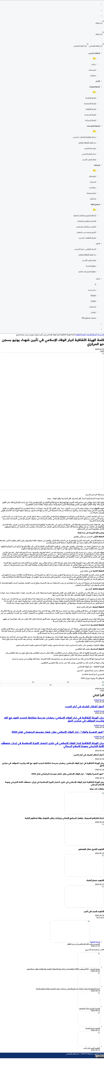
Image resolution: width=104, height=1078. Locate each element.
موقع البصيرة (91, 266)
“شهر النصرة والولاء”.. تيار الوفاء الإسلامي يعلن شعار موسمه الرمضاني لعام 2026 (58, 731)
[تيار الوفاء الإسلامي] (88, 46)
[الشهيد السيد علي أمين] (84, 907)
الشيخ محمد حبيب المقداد (86, 232)
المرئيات (93, 182)
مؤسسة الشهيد (90, 148)
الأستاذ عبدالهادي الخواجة (86, 221)
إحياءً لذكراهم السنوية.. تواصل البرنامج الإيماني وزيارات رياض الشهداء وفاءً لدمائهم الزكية (64, 818)
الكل (94, 59)
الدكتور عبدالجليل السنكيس (86, 227)
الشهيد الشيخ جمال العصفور (91, 849)
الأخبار (98, 81)
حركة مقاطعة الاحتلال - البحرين (84, 137)
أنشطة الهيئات (94, 87)
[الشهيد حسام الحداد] (84, 876)
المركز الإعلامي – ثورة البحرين (85, 249)
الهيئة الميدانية (90, 120)
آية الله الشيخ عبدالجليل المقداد (84, 215)
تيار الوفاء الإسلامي (72, 1054)
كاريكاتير (93, 199)
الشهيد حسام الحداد (95, 880)
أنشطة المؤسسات (93, 126)
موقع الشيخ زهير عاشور (87, 271)
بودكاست (92, 187)
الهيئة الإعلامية (91, 98)
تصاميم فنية (91, 193)
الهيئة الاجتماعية (90, 103)
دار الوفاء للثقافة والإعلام (87, 143)
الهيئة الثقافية (91, 109)
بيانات (93, 64)
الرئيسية (101, 335)
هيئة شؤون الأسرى (89, 159)
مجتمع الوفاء (95, 204)
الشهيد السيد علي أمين (94, 911)
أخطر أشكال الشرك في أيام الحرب (84, 706)
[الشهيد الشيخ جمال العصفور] (84, 845)
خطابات (93, 75)
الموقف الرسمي (94, 53)
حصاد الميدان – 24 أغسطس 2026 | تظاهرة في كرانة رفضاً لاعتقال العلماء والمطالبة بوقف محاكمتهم (63, 969)
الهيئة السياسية (90, 115)
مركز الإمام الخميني (89, 154)
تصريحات (92, 70)
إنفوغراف (92, 176)
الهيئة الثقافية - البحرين (87, 238)
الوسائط (97, 165)
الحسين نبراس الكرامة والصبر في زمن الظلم (83, 944)
